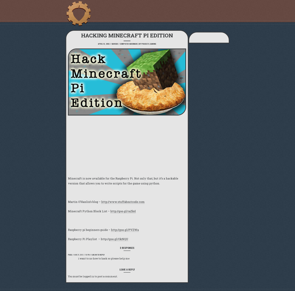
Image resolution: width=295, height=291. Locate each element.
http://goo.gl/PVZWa (125, 230)
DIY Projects (143, 44)
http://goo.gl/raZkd (123, 211)
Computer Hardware (129, 44)
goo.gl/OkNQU (118, 239)
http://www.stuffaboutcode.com (123, 202)
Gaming (153, 44)
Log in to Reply (98, 254)
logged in (88, 276)
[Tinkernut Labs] (78, 13)
